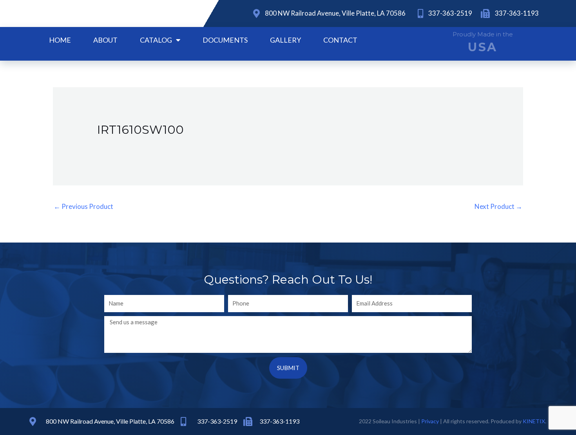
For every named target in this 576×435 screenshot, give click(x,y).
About (105, 40)
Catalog (156, 40)
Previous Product (83, 206)
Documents (225, 40)
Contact (340, 40)
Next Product (498, 206)
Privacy (430, 421)
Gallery (285, 40)
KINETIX (534, 421)
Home (60, 40)
